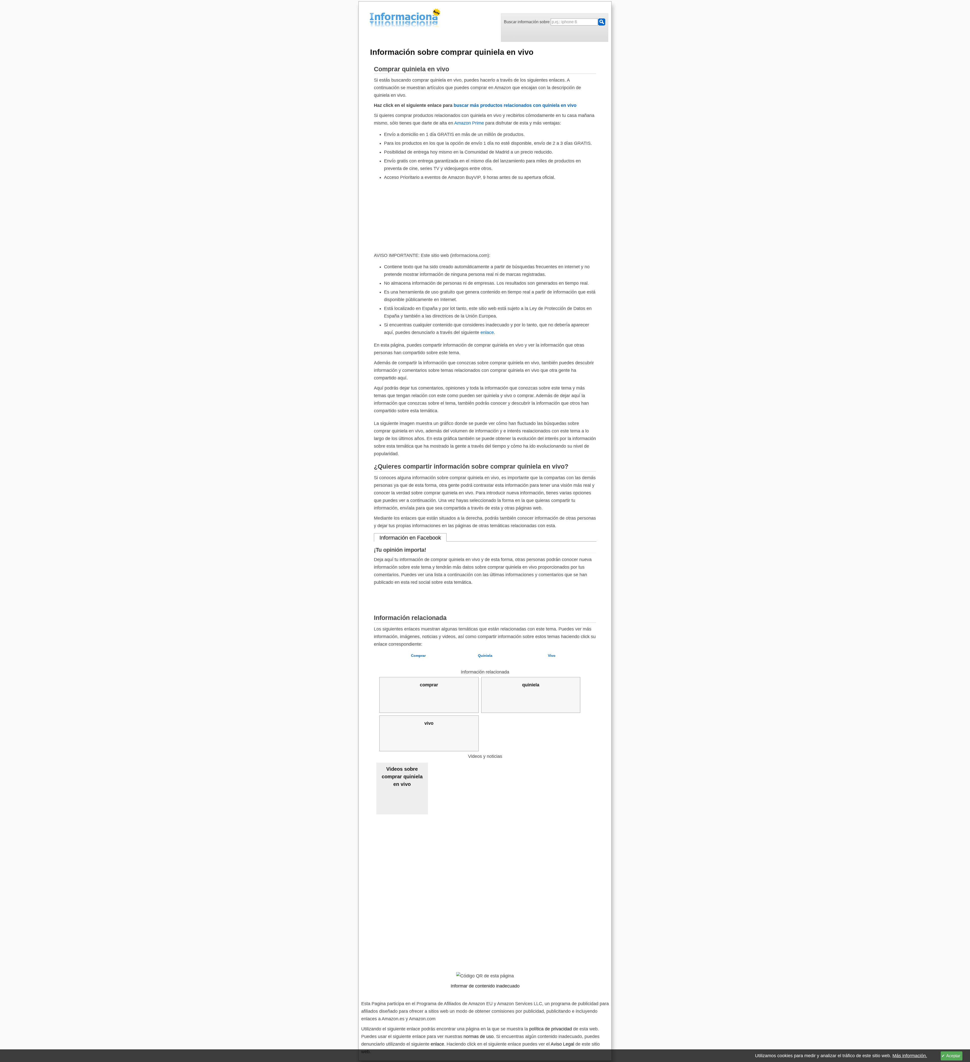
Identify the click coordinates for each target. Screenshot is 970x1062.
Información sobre (452, 52)
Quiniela (485, 656)
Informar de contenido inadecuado (485, 985)
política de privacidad (550, 1028)
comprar (429, 684)
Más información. (909, 1055)
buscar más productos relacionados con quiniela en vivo (515, 105)
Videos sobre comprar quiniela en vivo (402, 776)
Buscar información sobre (527, 22)
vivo (428, 723)
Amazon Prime (469, 123)
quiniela (530, 684)
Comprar (418, 656)
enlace (487, 332)
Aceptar (953, 1056)
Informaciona (371, 18)
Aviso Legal (562, 1044)
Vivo (551, 656)
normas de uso (479, 1036)
